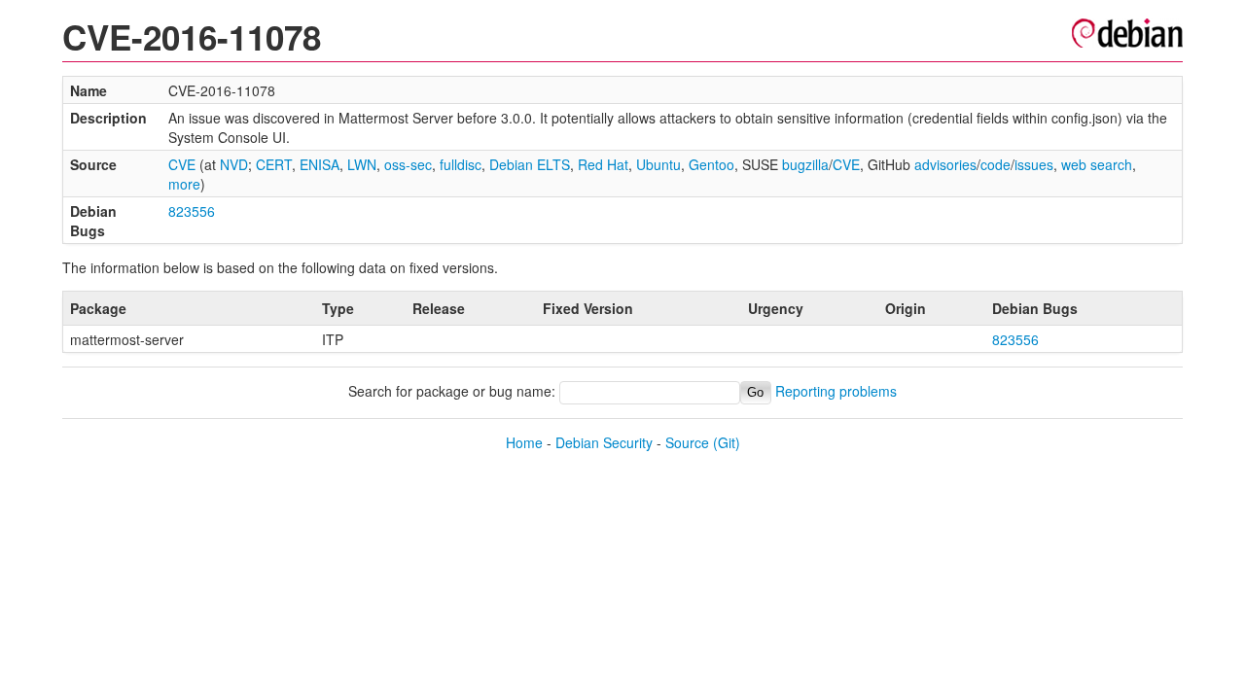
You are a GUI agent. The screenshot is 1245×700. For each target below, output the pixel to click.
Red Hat (603, 164)
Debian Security (604, 442)
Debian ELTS (529, 164)
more (184, 183)
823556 (191, 211)
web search (1096, 164)
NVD (234, 164)
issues (1033, 164)
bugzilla (805, 164)
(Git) (726, 442)
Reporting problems (836, 391)
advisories (945, 164)
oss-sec (408, 164)
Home (524, 442)
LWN (361, 164)
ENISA (319, 164)
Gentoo (711, 164)
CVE (182, 164)
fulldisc (460, 164)
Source (687, 442)
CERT (274, 164)
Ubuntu (658, 164)
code (995, 164)
